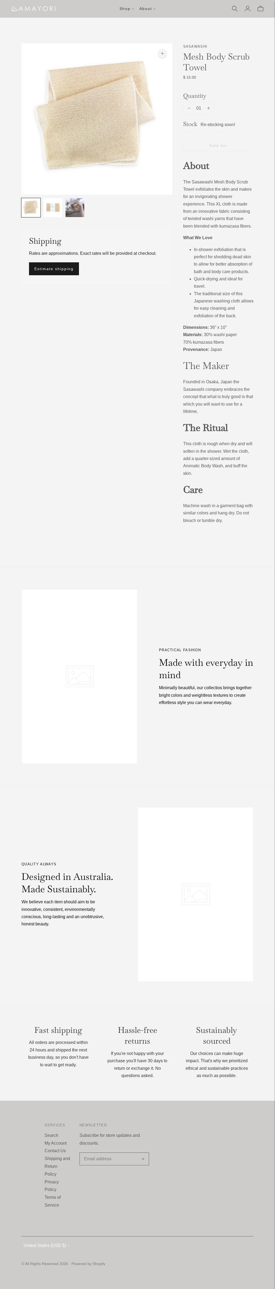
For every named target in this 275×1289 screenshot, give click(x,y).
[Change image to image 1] (30, 207)
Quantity (195, 95)
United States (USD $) (45, 1245)
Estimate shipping (54, 269)
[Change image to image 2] (53, 207)
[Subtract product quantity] (189, 108)
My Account (56, 1143)
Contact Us (55, 1150)
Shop (125, 8)
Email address (97, 1153)
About (145, 8)
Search (51, 1135)
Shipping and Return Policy (57, 1166)
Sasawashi (195, 46)
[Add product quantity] (208, 108)
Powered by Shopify (88, 1264)
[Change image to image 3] (75, 207)
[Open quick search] (234, 9)
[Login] (247, 9)
